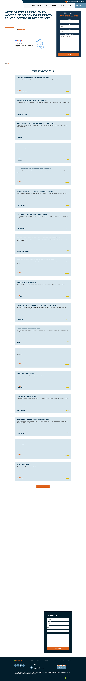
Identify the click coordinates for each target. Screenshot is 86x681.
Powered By (62, 677)
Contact (62, 5)
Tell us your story (50, 632)
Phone (69, 24)
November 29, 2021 (21, 29)
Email (70, 29)
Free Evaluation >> (80, 5)
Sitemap (34, 677)
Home (32, 660)
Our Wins (48, 5)
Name (69, 19)
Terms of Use (48, 677)
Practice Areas (40, 5)
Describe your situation (69, 34)
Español (70, 5)
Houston (8, 63)
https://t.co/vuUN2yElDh (9, 27)
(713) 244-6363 (62, 667)
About (33, 5)
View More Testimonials (43, 486)
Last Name (49, 621)
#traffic (52, 25)
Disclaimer (38, 677)
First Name (49, 617)
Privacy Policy (43, 677)
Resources (54, 5)
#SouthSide (20, 25)
